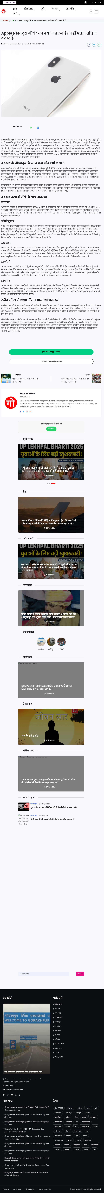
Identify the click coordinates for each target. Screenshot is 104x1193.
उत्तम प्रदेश (58, 1112)
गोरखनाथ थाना (86, 1122)
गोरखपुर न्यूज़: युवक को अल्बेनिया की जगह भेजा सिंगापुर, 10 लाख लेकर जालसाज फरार (26, 1166)
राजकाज (85, 1135)
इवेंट (96, 1108)
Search (79, 974)
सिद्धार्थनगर (67, 1149)
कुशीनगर (68, 1117)
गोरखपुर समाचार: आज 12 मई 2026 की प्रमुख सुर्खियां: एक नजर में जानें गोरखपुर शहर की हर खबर (26, 1108)
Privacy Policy (29, 1189)
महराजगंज (68, 1135)
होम (15, 8)
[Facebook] (21, 411)
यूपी (42, 8)
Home (5, 21)
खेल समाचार (93, 1117)
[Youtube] (31, 411)
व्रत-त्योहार (58, 1026)
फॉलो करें (51, 429)
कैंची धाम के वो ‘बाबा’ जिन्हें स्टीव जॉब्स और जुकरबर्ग (52, 819)
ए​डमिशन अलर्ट (59, 1044)
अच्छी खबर (70, 1108)
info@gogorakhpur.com (14, 1090)
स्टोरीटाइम (58, 1022)
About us (6, 1189)
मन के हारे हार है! (30, 735)
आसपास (88, 1108)
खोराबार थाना (58, 1122)
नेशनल (55, 8)
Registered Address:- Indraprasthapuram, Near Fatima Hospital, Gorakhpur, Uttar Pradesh (24, 1080)
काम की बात (58, 1117)
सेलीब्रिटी (86, 1149)
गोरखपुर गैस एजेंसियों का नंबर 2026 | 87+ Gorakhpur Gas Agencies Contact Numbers (24, 1130)
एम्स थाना (88, 1112)
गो (76, 1122)
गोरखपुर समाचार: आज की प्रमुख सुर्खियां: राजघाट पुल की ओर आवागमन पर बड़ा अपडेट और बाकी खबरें (27, 1137)
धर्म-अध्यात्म (58, 1004)
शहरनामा (66, 1145)
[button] (49, 483)
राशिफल (57, 1009)
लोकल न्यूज (88, 1140)
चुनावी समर (58, 1126)
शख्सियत (57, 1145)
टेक (13, 21)
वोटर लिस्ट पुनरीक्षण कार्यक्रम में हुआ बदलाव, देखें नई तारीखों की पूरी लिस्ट (48, 469)
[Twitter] (24, 411)
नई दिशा (57, 1035)
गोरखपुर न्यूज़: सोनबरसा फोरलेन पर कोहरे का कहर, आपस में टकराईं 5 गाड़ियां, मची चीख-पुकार (26, 1174)
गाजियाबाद (69, 1122)
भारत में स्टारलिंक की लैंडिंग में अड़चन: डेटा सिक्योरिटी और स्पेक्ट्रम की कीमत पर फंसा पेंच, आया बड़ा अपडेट (48, 522)
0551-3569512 (10, 1086)
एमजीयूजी (78, 1112)
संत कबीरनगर (95, 1145)
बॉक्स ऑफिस (58, 1135)
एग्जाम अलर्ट (58, 1018)
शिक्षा (85, 1145)
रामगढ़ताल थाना (59, 1140)
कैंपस (76, 1117)
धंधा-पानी (58, 1031)
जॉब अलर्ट (58, 1013)
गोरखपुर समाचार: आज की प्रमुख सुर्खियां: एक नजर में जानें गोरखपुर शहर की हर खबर (26, 1116)
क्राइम (84, 1117)
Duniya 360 (59, 1057)
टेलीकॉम (57, 1039)
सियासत (77, 1149)
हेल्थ (95, 1149)
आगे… (15, 13)
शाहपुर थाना (77, 1145)
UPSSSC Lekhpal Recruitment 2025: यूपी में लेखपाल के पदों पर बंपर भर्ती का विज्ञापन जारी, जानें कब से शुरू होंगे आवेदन (49, 567)
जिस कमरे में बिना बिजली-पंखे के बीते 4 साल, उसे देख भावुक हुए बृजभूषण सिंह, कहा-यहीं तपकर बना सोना (48, 616)
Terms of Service (44, 1189)
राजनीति (70, 8)
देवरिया (96, 1126)
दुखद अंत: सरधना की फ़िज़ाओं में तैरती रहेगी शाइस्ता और (53, 807)
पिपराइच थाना (77, 1131)
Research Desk (16, 44)
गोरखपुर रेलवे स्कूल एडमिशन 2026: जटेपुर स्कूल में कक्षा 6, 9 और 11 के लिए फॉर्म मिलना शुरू (26, 1159)
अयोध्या (80, 1108)
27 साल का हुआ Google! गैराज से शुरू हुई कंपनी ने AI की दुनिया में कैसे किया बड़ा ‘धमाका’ (48, 781)
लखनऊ (79, 1140)
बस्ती (87, 1131)
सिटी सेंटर (28, 8)
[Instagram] (27, 411)
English (57, 1053)
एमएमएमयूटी (69, 1112)
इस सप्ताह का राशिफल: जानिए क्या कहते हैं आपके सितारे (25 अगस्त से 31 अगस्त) (46, 687)
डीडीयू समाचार (85, 1126)
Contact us (17, 1189)
